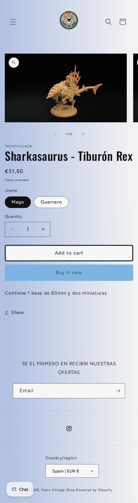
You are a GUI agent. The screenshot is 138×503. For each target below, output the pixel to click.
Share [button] (17, 312)
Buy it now (69, 272)
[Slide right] (83, 134)
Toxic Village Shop (58, 490)
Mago (18, 202)
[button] (13, 22)
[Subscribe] (118, 390)
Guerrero (51, 202)
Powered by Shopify (94, 490)
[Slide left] (55, 134)
